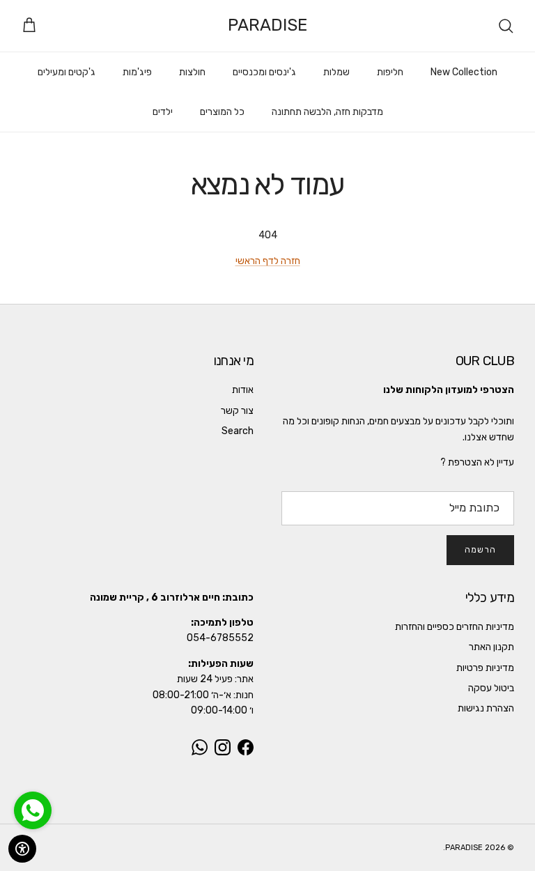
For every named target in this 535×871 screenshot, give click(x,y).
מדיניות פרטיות (485, 668)
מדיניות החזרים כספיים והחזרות (454, 627)
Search (238, 431)
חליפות (390, 72)
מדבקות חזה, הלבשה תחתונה (327, 112)
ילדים (163, 112)
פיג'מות (137, 72)
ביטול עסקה (491, 688)
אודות (243, 390)
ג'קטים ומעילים (66, 72)
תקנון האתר (491, 647)
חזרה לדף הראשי (267, 261)
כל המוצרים (222, 112)
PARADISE (464, 847)
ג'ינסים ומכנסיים (264, 72)
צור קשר (237, 411)
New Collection (464, 72)
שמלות (336, 72)
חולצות (192, 72)
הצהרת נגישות (486, 708)
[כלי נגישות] (22, 849)
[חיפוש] (505, 25)
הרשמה (480, 550)
